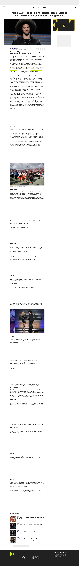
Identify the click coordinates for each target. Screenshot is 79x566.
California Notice (35, 544)
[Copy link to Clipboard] (44, 44)
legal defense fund (15, 448)
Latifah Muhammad (14, 43)
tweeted (19, 85)
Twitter (22, 543)
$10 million (17, 380)
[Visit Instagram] (61, 540)
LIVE (33, 2)
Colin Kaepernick (17, 533)
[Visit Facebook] (55, 540)
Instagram (23, 542)
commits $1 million (19, 186)
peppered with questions (24, 245)
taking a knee (25, 334)
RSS (22, 549)
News (39, 5)
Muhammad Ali (13, 65)
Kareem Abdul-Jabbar (36, 65)
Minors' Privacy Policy (36, 545)
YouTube (23, 544)
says (28, 221)
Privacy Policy (34, 542)
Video (38, 2)
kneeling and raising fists (28, 193)
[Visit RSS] (66, 540)
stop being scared (37, 397)
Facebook (23, 541)
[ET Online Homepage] (4, 2)
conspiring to (18, 274)
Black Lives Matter (16, 55)
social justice (19, 60)
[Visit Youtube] (63, 540)
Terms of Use (34, 541)
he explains (33, 129)
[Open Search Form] (75, 2)
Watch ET (44, 2)
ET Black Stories (25, 533)
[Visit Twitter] (58, 540)
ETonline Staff (23, 548)
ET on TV (23, 545)
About (22, 547)
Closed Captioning (35, 543)
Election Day (20, 89)
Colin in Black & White (21, 74)
